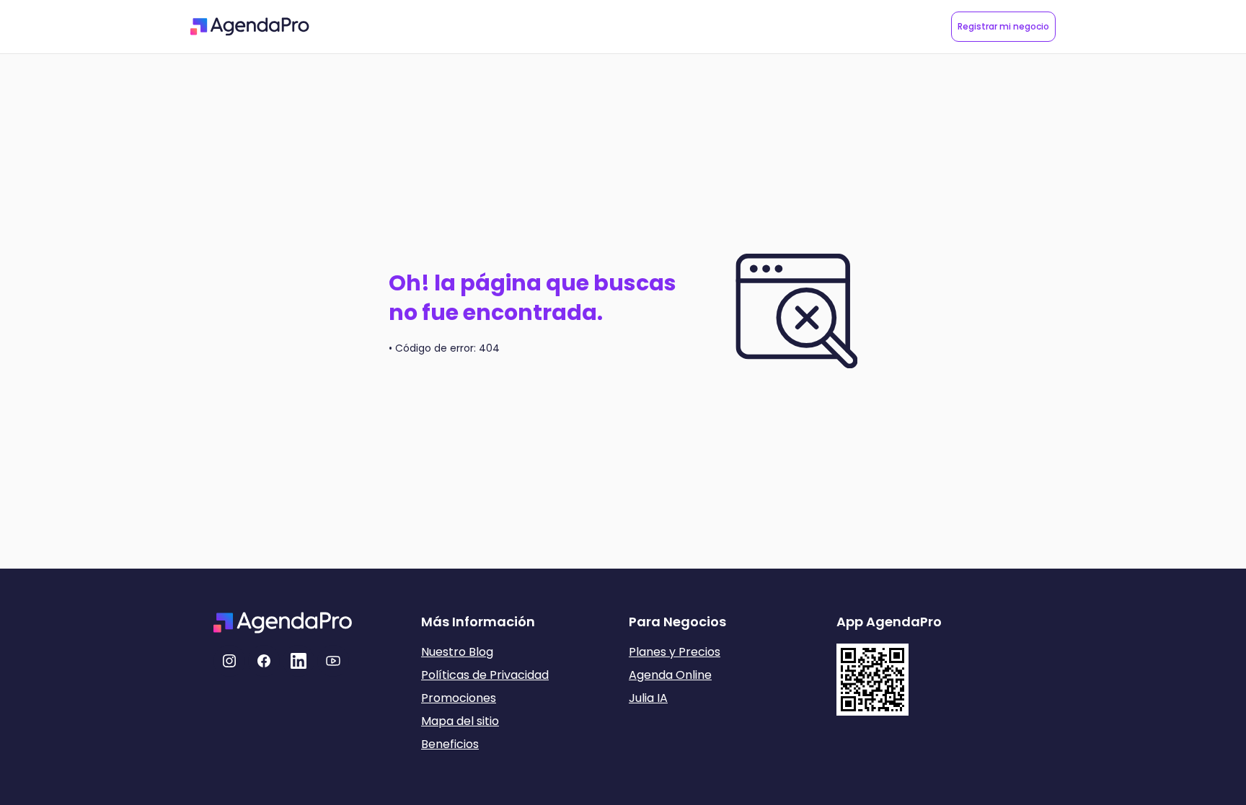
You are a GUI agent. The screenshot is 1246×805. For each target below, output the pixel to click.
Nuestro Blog (457, 652)
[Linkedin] (298, 661)
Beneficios (450, 744)
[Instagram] (229, 661)
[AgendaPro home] (249, 26)
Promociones (458, 698)
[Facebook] (264, 661)
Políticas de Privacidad (485, 675)
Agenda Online (670, 675)
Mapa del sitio (460, 721)
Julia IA (648, 698)
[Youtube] (333, 661)
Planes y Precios (674, 652)
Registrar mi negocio (1003, 26)
